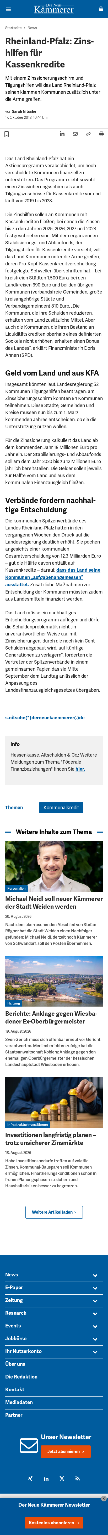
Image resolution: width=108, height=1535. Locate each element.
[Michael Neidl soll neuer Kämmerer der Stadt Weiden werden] (54, 866)
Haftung (13, 1003)
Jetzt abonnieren (63, 1451)
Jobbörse (15, 1339)
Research (15, 1313)
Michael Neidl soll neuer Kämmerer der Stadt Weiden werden (54, 902)
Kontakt (14, 1390)
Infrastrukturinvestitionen (27, 1124)
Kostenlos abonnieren (51, 1523)
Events (13, 1326)
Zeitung (14, 1300)
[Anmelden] (101, 9)
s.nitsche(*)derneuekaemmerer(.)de (45, 718)
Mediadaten (19, 1402)
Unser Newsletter (66, 1437)
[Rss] (77, 1479)
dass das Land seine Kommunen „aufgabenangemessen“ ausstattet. (52, 577)
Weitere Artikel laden (52, 1212)
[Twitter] (61, 1479)
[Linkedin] (46, 1479)
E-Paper (14, 1287)
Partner (13, 1415)
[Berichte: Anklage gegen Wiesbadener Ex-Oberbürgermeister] (54, 981)
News (32, 28)
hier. (80, 769)
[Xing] (30, 1479)
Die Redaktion (21, 1377)
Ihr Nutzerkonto (23, 1351)
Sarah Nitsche (24, 111)
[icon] (29, 1450)
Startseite (13, 28)
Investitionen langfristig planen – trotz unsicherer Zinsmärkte (50, 1139)
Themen (14, 807)
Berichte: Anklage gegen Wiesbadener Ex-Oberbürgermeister (51, 1017)
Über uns (15, 1364)
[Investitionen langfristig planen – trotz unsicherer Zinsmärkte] (54, 1102)
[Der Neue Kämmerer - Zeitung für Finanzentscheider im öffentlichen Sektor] (54, 9)
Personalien (16, 888)
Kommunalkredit (61, 807)
